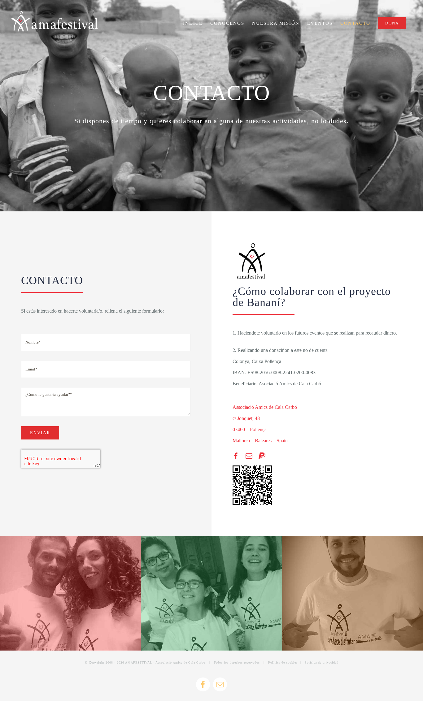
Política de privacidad (321, 662)
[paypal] (262, 455)
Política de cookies (283, 662)
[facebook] (236, 455)
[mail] (249, 455)
